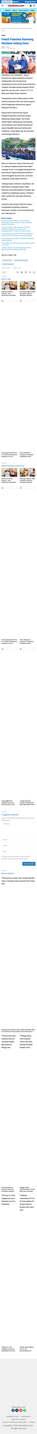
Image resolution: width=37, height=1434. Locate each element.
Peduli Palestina (8, 264)
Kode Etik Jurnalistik (18, 1419)
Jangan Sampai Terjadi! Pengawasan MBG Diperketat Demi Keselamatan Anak (16, 248)
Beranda (4, 28)
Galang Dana (7, 260)
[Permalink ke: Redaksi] (3, 47)
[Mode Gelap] (31, 5)
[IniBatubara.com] (15, 5)
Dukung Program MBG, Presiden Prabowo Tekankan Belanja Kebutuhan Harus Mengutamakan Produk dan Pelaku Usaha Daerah (16, 229)
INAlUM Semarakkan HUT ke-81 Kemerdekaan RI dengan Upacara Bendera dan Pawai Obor (27, 1349)
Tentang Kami (25, 1416)
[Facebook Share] (17, 272)
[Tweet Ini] (21, 272)
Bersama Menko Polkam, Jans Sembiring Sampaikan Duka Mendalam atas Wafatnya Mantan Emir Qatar (17, 222)
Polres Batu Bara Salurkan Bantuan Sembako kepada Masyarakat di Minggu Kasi (9, 1189)
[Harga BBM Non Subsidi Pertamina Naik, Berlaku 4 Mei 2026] (9, 723)
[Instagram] (20, 1410)
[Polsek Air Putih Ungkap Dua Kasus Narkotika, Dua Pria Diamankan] (9, 1269)
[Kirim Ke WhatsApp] (33, 272)
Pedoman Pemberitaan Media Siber (15, 1422)
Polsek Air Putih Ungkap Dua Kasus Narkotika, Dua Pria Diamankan (8, 1349)
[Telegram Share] (29, 272)
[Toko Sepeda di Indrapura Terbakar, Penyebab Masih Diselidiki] (27, 375)
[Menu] (3, 5)
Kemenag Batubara (21, 260)
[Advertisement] (18, 1382)
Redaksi (8, 47)
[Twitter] (16, 1410)
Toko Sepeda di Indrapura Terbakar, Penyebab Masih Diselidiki (18, 239)
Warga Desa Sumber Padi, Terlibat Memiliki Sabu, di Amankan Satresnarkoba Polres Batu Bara (18, 1030)
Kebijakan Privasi (12, 1416)
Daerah (3, 35)
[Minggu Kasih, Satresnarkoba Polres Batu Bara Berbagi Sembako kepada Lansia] (27, 1110)
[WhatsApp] (24, 1410)
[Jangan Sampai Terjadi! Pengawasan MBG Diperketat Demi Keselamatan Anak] (27, 723)
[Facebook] (13, 1410)
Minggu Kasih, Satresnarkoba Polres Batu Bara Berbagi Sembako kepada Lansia (27, 1189)
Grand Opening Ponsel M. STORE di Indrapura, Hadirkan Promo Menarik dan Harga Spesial (17, 234)
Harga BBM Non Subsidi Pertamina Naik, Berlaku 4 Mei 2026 (18, 244)
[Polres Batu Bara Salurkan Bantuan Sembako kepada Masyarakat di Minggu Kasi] (9, 1110)
